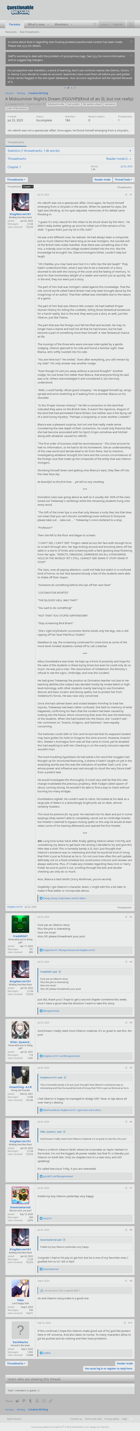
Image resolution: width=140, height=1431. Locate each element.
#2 (131, 916)
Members (61, 24)
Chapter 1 (14, 167)
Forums (14, 24)
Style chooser (14, 1418)
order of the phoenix (17, 108)
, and (69, 950)
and (61, 1056)
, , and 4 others (72, 1110)
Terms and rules (93, 1418)
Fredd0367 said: (48, 971)
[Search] (131, 24)
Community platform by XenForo (60, 1427)
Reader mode (115, 159)
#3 (131, 961)
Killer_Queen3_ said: (51, 1131)
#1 (131, 194)
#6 (131, 1121)
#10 (130, 1322)
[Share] (126, 195)
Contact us (76, 1418)
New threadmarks (29, 31)
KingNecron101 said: (51, 1077)
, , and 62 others (64, 898)
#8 (131, 1229)
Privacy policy (111, 1418)
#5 (131, 1067)
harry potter (74, 104)
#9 (131, 1280)
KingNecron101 (16, 104)
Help (124, 1418)
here (24, 45)
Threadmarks (14, 186)
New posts (11, 31)
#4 (131, 1022)
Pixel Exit (104, 1427)
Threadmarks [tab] (16, 142)
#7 (131, 1188)
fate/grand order (56, 104)
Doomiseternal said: (51, 1239)
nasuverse (110, 104)
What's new (36, 24)
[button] (48, 24)
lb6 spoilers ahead (92, 104)
